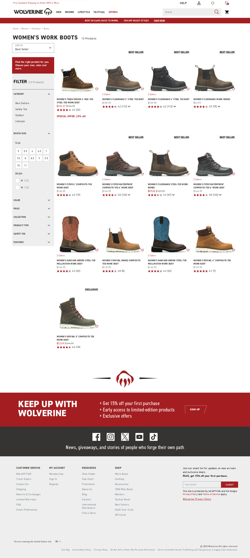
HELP (183, 3)
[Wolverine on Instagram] (111, 437)
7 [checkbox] (46, 151)
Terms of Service (211, 494)
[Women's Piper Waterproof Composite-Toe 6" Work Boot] (123, 155)
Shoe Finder (89, 474)
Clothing (119, 479)
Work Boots (121, 474)
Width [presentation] (19, 173)
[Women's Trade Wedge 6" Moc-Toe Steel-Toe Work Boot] (78, 70)
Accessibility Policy (81, 549)
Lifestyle (84, 12)
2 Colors (106, 94)
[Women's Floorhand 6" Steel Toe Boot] (123, 70)
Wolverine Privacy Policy (197, 499)
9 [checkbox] (39, 158)
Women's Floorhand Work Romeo (211, 99)
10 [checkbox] (18, 165)
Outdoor (19, 115)
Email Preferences (26, 509)
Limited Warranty (26, 499)
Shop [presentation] (118, 468)
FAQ (18, 504)
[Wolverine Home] (33, 12)
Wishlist (96, 89)
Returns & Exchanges (28, 494)
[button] (33, 93)
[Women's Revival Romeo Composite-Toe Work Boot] (123, 231)
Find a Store (89, 513)
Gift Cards (120, 515)
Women (69, 12)
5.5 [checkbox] (25, 151)
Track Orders (23, 479)
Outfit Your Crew (124, 509)
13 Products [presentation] (88, 38)
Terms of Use (164, 549)
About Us (87, 489)
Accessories (122, 484)
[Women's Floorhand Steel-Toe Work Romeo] (169, 155)
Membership (56, 474)
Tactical (99, 12)
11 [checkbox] (25, 165)
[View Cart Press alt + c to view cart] (227, 12)
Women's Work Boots (45, 37)
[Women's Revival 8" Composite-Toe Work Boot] (78, 308)
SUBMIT (229, 485)
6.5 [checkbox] (39, 151)
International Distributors (89, 506)
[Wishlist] (212, 3)
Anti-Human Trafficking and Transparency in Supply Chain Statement (204, 549)
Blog (84, 494)
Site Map (65, 549)
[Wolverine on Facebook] (96, 437)
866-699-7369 (23, 474)
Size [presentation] (17, 143)
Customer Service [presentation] (28, 468)
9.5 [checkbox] (46, 158)
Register (54, 484)
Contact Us (22, 484)
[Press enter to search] (216, 12)
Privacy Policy (190, 494)
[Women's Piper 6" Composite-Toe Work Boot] (78, 155)
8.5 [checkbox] (32, 158)
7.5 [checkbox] (18, 158)
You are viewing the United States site (32, 541)
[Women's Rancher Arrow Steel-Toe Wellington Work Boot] (78, 231)
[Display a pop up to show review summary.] (128, 107)
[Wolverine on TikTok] (154, 437)
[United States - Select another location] (56, 541)
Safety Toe (21, 109)
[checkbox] (32, 181)
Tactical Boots (122, 499)
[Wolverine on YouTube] (139, 437)
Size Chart (88, 479)
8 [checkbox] (25, 158)
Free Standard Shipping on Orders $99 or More (36, 2)
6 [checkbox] (32, 151)
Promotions (88, 484)
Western (119, 494)
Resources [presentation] (89, 468)
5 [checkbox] (18, 151)
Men (58, 12)
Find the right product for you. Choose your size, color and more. (32, 65)
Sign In (53, 479)
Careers (86, 499)
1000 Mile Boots (124, 489)
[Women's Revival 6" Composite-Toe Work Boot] (214, 231)
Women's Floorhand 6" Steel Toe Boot (123, 99)
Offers (113, 12)
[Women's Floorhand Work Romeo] (214, 70)
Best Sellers (22, 103)
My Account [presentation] (57, 468)
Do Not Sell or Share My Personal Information (133, 549)
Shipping (21, 489)
